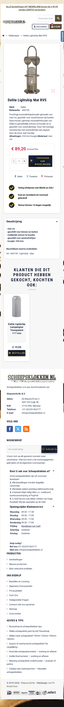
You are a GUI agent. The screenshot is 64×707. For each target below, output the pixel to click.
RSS (26, 429)
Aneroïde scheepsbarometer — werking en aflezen (33, 651)
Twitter (18, 429)
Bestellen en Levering (19, 581)
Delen (20, 176)
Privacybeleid (15, 590)
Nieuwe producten (18, 564)
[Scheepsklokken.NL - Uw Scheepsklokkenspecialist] (14, 22)
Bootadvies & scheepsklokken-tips (25, 626)
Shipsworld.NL (28, 683)
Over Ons (13, 595)
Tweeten (33, 176)
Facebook (10, 429)
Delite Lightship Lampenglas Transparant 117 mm (16, 329)
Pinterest (48, 176)
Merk (11, 107)
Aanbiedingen (15, 559)
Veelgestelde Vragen (19, 600)
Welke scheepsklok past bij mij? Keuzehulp (29, 631)
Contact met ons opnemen (22, 604)
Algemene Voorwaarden (20, 586)
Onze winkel (15, 613)
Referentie (14, 110)
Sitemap (13, 609)
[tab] (32, 221)
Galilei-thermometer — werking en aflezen (29, 656)
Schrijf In (51, 449)
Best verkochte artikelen (20, 568)
